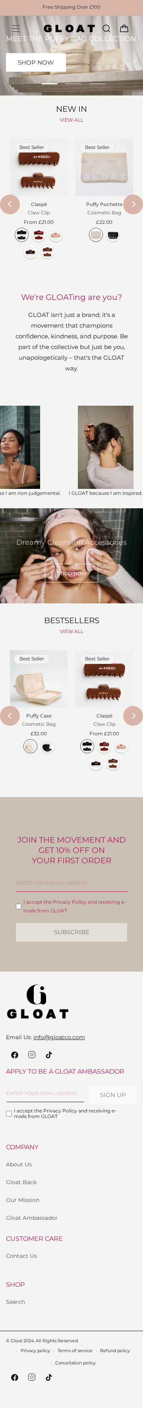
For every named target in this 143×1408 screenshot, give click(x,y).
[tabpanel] (71, 55)
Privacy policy (35, 1350)
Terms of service (75, 1350)
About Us (19, 1164)
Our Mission (22, 1200)
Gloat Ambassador (32, 1217)
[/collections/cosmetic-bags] (71, 55)
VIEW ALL (71, 120)
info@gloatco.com (59, 1037)
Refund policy (115, 1350)
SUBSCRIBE (71, 932)
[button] (16, 28)
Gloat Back (21, 1182)
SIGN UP (113, 1095)
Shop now (71, 573)
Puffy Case (39, 716)
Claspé (39, 204)
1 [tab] (50, 83)
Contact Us (21, 1255)
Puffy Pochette (104, 204)
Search (15, 1301)
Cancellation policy (75, 1363)
